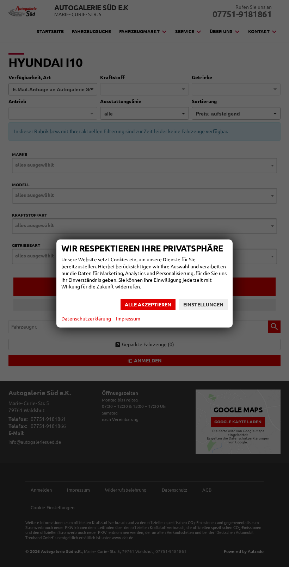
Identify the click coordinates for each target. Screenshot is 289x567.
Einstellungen (203, 304)
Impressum (128, 319)
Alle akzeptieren (148, 304)
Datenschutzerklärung (86, 319)
